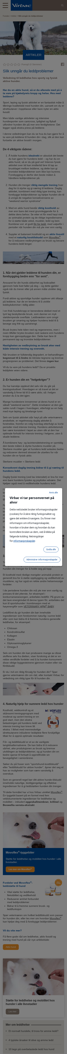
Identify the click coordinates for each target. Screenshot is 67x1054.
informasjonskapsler (24, 541)
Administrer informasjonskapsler (42, 559)
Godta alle (51, 549)
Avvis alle (53, 492)
